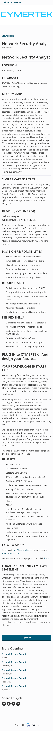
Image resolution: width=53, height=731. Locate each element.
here (46, 558)
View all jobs (8, 35)
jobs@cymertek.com (22, 550)
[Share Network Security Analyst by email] (18, 704)
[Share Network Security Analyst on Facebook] (9, 704)
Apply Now (26, 637)
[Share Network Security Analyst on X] (13, 704)
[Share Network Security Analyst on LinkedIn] (4, 704)
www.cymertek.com (11, 553)
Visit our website (14, 2)
